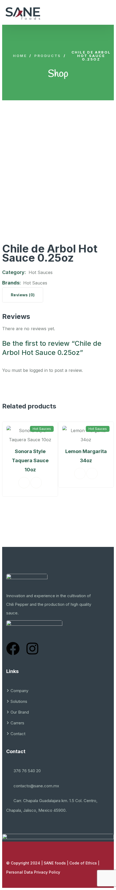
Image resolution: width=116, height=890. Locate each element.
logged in (38, 370)
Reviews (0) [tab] (23, 295)
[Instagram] (32, 648)
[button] (12, 475)
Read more (61, 473)
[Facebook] (13, 648)
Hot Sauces (41, 272)
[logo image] (22, 13)
